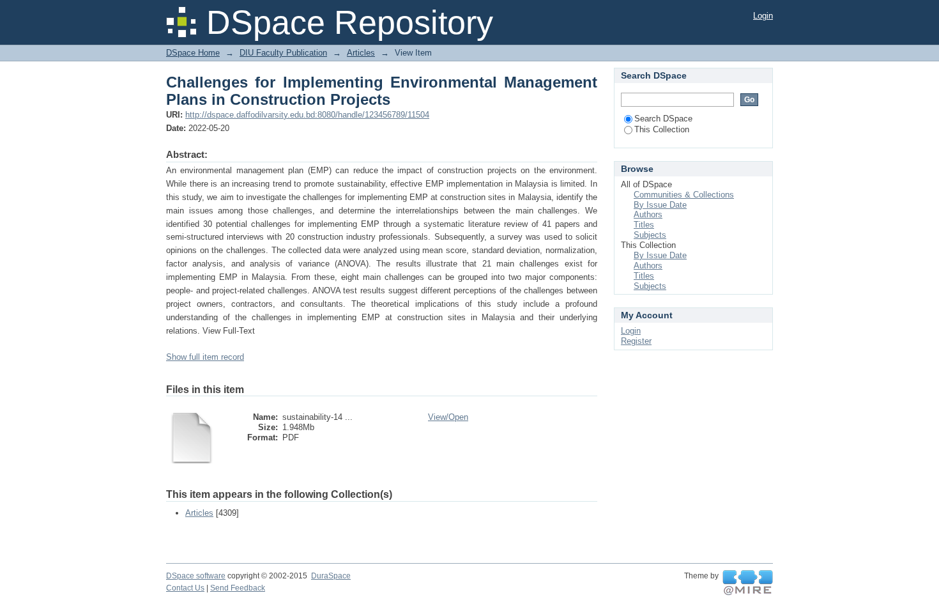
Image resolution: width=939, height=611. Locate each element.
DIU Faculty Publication (283, 53)
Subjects (650, 235)
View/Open (448, 417)
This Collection (661, 129)
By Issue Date (660, 205)
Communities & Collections (684, 194)
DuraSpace (331, 575)
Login (763, 15)
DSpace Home (193, 53)
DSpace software (195, 575)
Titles (644, 224)
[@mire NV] (747, 582)
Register (636, 341)
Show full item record (205, 357)
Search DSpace (663, 118)
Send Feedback (237, 588)
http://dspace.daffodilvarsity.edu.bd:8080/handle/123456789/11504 (307, 115)
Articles (361, 53)
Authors (648, 214)
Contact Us (185, 588)
